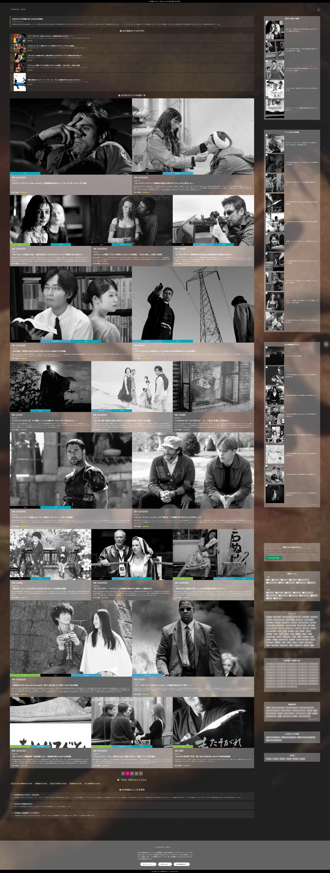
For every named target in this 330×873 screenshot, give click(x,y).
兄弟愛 (302, 631)
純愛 (269, 645)
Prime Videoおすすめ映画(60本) (307, 737)
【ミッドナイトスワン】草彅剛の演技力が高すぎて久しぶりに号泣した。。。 (164, 183)
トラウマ (313, 622)
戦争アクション (302, 582)
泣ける (312, 639)
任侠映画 (315, 595)
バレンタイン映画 (291, 625)
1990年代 (282, 759)
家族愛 (279, 637)
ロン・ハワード (287, 716)
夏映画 (298, 634)
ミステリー (306, 628)
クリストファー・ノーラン (299, 710)
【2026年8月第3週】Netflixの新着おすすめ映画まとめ (300, 435)
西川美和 (280, 713)
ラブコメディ (284, 595)
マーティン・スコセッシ (292, 707)
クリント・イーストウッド (278, 707)
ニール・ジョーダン (271, 716)
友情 (276, 634)
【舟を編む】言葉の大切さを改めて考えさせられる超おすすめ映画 (39, 351)
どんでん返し (281, 625)
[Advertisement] (292, 529)
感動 (300, 637)
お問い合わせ (164, 864)
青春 (312, 645)
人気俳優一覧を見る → (312, 689)
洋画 (13, 177)
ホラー (282, 582)
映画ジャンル (292, 573)
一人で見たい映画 (272, 631)
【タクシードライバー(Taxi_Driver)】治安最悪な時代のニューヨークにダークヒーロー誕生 (49, 183)
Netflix (147, 173)
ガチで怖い (314, 617)
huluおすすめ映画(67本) (274, 737)
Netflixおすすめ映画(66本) (290, 737)
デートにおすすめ (304, 622)
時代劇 (181, 750)
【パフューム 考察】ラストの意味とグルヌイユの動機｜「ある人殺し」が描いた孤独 (127, 254)
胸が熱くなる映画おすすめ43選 (58, 783)
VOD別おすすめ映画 (292, 734)
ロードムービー (305, 595)
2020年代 (302, 759)
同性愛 (286, 634)
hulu (20, 244)
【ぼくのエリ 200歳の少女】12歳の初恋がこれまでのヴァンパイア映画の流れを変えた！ (48, 254)
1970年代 (269, 759)
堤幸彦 (315, 710)
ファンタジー (290, 628)
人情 (285, 631)
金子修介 (295, 716)
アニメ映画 (182, 415)
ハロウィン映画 (302, 625)
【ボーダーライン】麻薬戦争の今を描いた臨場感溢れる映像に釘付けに (203, 254)
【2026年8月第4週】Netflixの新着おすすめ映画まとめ (300, 395)
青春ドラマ (312, 582)
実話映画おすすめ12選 (75, 783)
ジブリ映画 (270, 622)
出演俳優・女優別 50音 (292, 660)
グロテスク (300, 620)
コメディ (285, 580)
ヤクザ (313, 628)
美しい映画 (275, 645)
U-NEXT (25, 173)
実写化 (304, 634)
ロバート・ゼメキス (289, 713)
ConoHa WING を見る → (274, 558)
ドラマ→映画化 (271, 625)
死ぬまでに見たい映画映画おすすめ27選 (21, 783)
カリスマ (270, 620)
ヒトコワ (282, 628)
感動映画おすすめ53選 (41, 783)
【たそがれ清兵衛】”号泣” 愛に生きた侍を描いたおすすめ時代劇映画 (202, 756)
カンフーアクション (279, 620)
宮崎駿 (268, 707)
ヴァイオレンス (287, 617)
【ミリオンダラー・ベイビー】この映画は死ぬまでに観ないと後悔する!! (122, 588)
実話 (310, 634)
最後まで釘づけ (283, 639)
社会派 (295, 642)
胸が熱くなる (284, 645)
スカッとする (286, 622)
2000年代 (289, 759)
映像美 (269, 639)
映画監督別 (292, 704)
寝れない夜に (287, 637)
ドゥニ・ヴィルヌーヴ (304, 716)
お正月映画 (306, 617)
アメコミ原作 (277, 617)
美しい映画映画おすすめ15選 (92, 783)
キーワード (292, 613)
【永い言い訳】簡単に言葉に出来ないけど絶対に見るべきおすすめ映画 (122, 420)
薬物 (291, 645)
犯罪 (289, 642)
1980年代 (275, 759)
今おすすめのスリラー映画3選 (293, 356)
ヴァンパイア (297, 617)
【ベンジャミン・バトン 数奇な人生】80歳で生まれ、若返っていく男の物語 (124, 756)
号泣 (281, 634)
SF (269, 580)
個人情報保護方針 (181, 864)
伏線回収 (291, 631)
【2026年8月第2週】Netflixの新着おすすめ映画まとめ (300, 474)
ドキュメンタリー (304, 580)
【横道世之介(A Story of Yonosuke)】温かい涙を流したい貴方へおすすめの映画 (45, 685)
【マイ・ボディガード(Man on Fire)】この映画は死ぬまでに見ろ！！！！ (164, 685)
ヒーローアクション (272, 628)
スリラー (295, 622)
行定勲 (309, 713)
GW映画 (269, 617)
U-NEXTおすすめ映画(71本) (274, 740)
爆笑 (284, 642)
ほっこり (299, 628)
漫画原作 (278, 642)
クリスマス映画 (290, 620)
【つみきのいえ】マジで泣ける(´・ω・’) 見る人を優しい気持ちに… (202, 420)
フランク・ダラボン (271, 713)
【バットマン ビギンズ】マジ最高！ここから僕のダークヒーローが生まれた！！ (44, 420)
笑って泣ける (309, 642)
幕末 (295, 637)
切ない (308, 631)
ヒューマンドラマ (21, 177)
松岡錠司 (315, 713)
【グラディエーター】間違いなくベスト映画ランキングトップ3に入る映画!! (42, 517)
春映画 (275, 639)
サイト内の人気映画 (292, 132)
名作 (293, 634)
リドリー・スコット (285, 710)
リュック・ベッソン (300, 713)
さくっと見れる (309, 620)
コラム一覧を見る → (313, 505)
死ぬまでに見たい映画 (303, 639)
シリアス (278, 622)
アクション (182, 248)
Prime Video (178, 173)
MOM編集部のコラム (292, 344)
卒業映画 (270, 634)
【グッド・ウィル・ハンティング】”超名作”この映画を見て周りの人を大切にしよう (168, 517)
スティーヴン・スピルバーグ (306, 707)
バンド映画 (311, 625)
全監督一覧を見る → (313, 719)
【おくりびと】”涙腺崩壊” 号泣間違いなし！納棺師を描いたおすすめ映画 (41, 756)
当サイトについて (147, 864)
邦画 (136, 177)
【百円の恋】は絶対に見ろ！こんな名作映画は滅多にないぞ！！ (200, 588)
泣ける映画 (270, 642)
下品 (280, 631)
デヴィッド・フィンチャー (273, 710)
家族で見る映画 (271, 637)
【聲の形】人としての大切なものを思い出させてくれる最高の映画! (39, 588)
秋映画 (301, 642)
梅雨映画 (292, 639)
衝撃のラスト (299, 645)
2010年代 (295, 759)
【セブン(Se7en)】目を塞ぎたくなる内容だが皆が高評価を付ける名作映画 (164, 351)
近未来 (306, 645)
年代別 (292, 755)
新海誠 (279, 716)
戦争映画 (306, 637)
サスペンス (141, 345)
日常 (312, 637)
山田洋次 (309, 710)
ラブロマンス (291, 582)
